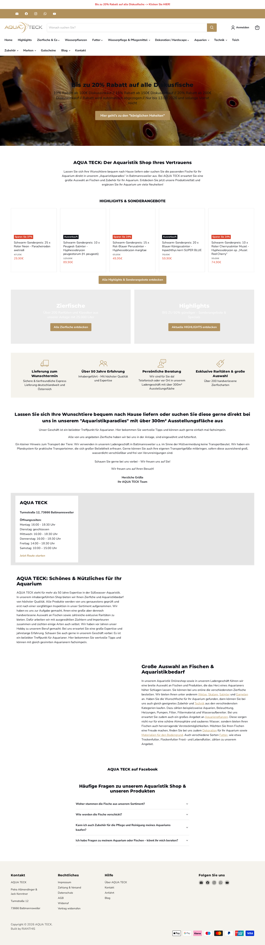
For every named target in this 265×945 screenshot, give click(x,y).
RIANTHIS (28, 929)
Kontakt (80, 50)
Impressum (64, 882)
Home (8, 40)
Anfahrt (109, 893)
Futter (96, 40)
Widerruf (63, 903)
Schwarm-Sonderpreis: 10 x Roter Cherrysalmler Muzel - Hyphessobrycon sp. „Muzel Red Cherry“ (230, 248)
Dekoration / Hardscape (171, 40)
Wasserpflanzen (76, 40)
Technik (219, 40)
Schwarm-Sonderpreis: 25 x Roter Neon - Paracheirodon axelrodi (32, 246)
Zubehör (10, 50)
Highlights (25, 40)
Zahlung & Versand (69, 887)
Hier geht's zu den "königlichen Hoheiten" (132, 115)
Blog (64, 50)
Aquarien (200, 40)
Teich (235, 40)
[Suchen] (212, 27)
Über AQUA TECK (116, 882)
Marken (28, 50)
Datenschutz (65, 893)
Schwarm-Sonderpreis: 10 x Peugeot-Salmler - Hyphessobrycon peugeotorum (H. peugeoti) (81, 248)
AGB (61, 898)
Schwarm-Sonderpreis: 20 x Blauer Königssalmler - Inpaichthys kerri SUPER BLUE (182, 246)
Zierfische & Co (47, 40)
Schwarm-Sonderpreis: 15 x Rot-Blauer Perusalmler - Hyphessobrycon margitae (131, 246)
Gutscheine (48, 50)
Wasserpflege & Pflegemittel (128, 40)
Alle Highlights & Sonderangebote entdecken (132, 280)
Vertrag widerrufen (69, 908)
